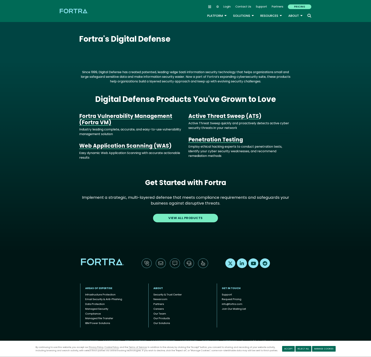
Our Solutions (161, 323)
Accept (288, 348)
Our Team (159, 314)
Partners (277, 6)
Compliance (93, 314)
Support (261, 6)
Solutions (243, 16)
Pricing (299, 6)
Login (227, 6)
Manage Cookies (324, 348)
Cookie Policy (111, 347)
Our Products (161, 318)
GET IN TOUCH (231, 288)
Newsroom (160, 299)
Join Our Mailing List (234, 309)
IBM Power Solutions (97, 323)
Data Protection (95, 304)
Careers (158, 309)
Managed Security (96, 309)
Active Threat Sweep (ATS (223, 116)
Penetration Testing (215, 139)
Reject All (303, 348)
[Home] (74, 11)
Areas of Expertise (98, 288)
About (295, 16)
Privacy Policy (96, 347)
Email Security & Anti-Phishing (103, 299)
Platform (217, 16)
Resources (271, 16)
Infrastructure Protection (100, 294)
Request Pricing (231, 299)
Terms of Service (138, 347)
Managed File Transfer (99, 318)
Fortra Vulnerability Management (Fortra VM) (125, 119)
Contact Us (243, 6)
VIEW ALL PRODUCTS (185, 218)
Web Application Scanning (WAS (124, 146)
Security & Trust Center (167, 294)
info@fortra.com (232, 304)
